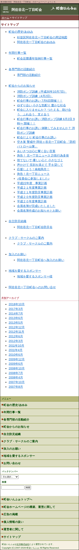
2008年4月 (16, 377)
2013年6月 (16, 318)
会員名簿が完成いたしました (36, 206)
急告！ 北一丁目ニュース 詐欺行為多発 (43, 155)
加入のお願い (17, 254)
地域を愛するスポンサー (25, 270)
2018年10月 (17, 304)
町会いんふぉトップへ (18, 499)
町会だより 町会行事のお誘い (36, 137)
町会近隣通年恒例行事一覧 (34, 58)
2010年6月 (16, 354)
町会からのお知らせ (22, 85)
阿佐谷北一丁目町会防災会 (34, 227)
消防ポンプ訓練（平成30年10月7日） (42, 91)
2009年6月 (16, 363)
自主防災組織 (17, 221)
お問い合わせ (12, 463)
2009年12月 (17, 359)
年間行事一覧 (17, 52)
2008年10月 (17, 368)
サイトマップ (12, 536)
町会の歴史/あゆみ (21, 31)
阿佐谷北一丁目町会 (27, 9)
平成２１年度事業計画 (32, 187)
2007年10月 (17, 382)
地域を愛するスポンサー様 (34, 276)
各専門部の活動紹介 (22, 69)
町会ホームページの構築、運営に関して (29, 506)
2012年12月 (17, 327)
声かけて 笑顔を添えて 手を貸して (40, 164)
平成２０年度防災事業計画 (34, 197)
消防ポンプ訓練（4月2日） (35, 96)
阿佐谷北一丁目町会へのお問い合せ (32, 287)
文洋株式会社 (23, 544)
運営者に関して (14, 529)
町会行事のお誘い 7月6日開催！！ (40, 100)
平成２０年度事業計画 (32, 201)
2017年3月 (16, 309)
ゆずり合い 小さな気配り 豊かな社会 (41, 105)
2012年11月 (16, 331)
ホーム (5, 17)
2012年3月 (16, 341)
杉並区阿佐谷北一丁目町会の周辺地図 (42, 37)
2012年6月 (16, 336)
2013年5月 (16, 322)
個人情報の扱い (14, 521)
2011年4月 (16, 350)
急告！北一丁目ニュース (33, 174)
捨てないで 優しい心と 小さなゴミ (40, 160)
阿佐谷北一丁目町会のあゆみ (36, 42)
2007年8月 (16, 386)
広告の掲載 (11, 514)
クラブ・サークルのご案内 (26, 237)
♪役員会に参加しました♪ (33, 178)
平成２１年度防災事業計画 (34, 192)
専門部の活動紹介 (29, 75)
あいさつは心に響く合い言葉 (36, 151)
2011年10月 (16, 345)
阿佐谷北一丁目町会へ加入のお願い (40, 260)
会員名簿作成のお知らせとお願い (39, 210)
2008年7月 (16, 373)
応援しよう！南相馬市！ (33, 169)
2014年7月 (16, 313)
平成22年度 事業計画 (32, 183)
